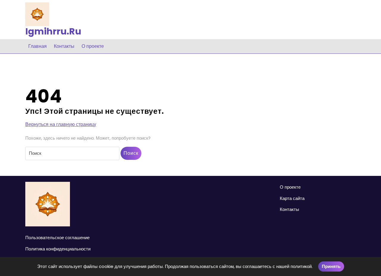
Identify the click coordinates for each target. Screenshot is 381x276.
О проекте (93, 46)
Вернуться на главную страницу (60, 124)
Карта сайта (292, 198)
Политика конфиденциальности (57, 249)
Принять (331, 266)
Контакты (64, 46)
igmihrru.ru (53, 31)
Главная (37, 46)
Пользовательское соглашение (57, 237)
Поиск (131, 153)
